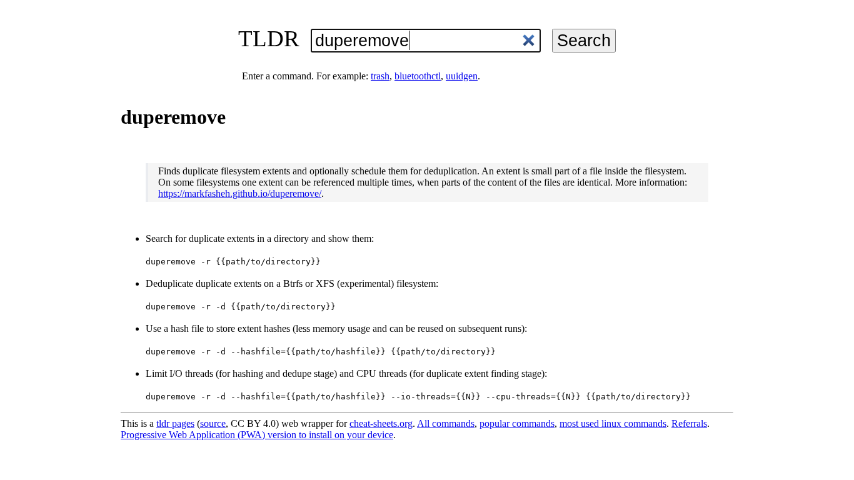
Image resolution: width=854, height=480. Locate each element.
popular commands (517, 423)
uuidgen (462, 76)
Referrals (689, 423)
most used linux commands (613, 423)
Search (584, 40)
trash (380, 76)
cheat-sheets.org (381, 423)
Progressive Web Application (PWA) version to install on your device (257, 434)
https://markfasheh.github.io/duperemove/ (239, 193)
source (213, 423)
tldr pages (175, 423)
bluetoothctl (417, 76)
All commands (446, 423)
